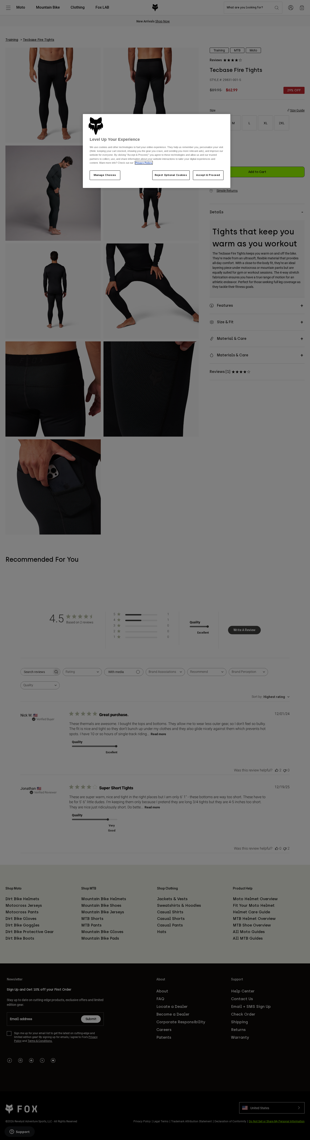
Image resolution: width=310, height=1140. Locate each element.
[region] (156, 151)
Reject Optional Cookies (171, 175)
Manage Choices (105, 175)
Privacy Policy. (143, 162)
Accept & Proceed (208, 175)
